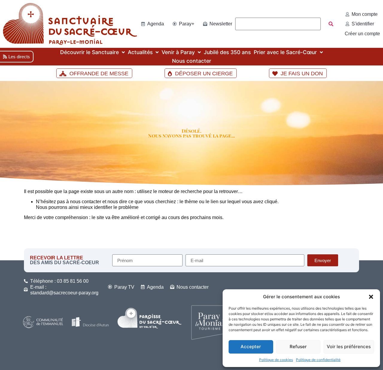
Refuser (298, 346)
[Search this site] (278, 24)
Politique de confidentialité (318, 359)
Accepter (251, 346)
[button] (371, 297)
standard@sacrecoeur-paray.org (64, 292)
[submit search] (331, 24)
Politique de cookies (276, 359)
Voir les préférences (349, 346)
